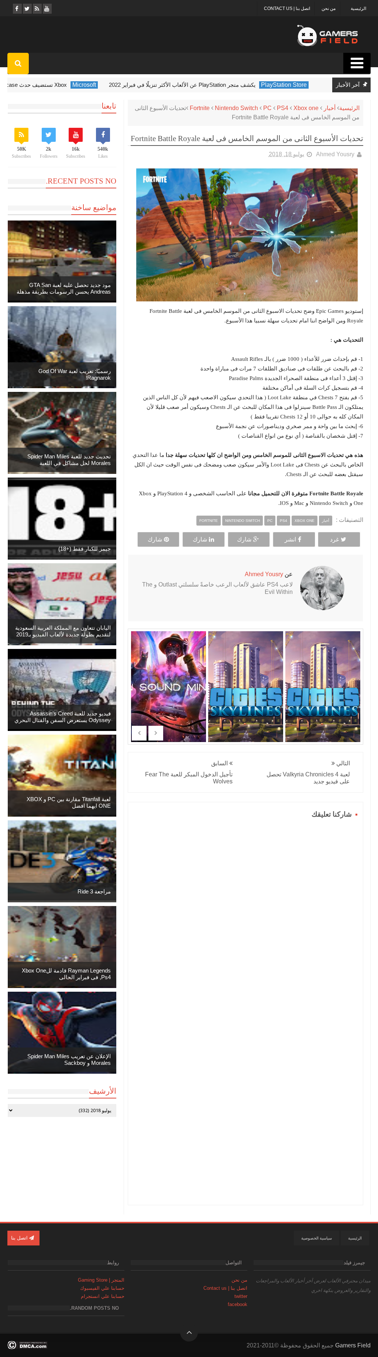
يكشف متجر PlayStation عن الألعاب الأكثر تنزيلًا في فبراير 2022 (191, 85)
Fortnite (200, 108)
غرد (334, 539)
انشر (290, 539)
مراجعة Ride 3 (94, 891)
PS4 (282, 108)
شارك (244, 539)
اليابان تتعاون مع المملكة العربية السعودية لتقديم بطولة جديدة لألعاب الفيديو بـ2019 (63, 631)
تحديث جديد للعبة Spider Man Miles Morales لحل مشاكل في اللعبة (69, 459)
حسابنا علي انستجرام (102, 1296)
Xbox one (306, 108)
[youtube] (47, 9)
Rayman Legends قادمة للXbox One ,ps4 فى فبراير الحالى (66, 973)
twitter (240, 1296)
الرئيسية (358, 8)
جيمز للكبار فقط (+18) (84, 549)
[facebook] (17, 9)
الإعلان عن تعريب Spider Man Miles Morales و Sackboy (69, 1059)
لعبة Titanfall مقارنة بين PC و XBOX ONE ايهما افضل (69, 802)
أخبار (330, 108)
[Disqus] (245, 913)
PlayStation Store (293, 85)
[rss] (37, 9)
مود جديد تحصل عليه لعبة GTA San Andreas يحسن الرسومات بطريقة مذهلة (64, 288)
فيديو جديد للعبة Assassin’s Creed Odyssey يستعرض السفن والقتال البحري (62, 716)
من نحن (329, 8)
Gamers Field (353, 1345)
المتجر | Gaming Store (101, 1280)
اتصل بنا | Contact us (287, 8)
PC (267, 108)
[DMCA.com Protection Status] (27, 1347)
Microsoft (93, 85)
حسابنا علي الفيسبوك (102, 1288)
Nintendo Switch (236, 108)
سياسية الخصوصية (316, 1238)
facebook (237, 1304)
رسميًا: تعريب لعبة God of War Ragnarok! (74, 374)
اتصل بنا (20, 1238)
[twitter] (27, 9)
